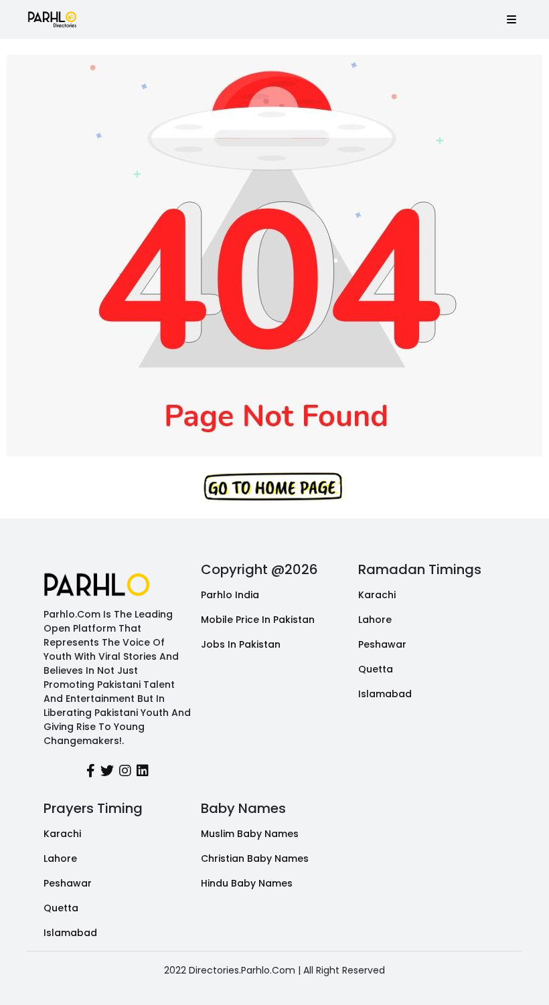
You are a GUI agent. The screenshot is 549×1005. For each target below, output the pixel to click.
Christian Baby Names (255, 858)
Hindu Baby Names (247, 883)
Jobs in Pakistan (241, 644)
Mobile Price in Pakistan (258, 619)
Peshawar (382, 644)
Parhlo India (230, 595)
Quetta (375, 669)
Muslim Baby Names (250, 833)
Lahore (375, 619)
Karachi (377, 595)
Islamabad (385, 694)
